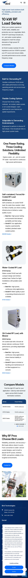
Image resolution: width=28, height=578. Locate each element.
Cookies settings (14, 563)
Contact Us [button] (7, 465)
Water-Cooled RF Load (12, 267)
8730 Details (6, 299)
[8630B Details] (14, 179)
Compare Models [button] (9, 65)
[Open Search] (21, 3)
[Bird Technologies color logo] (9, 2)
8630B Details (6, 234)
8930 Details (6, 373)
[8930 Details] (14, 318)
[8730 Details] (14, 252)
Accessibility (14, 576)
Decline (14, 571)
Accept (14, 567)
